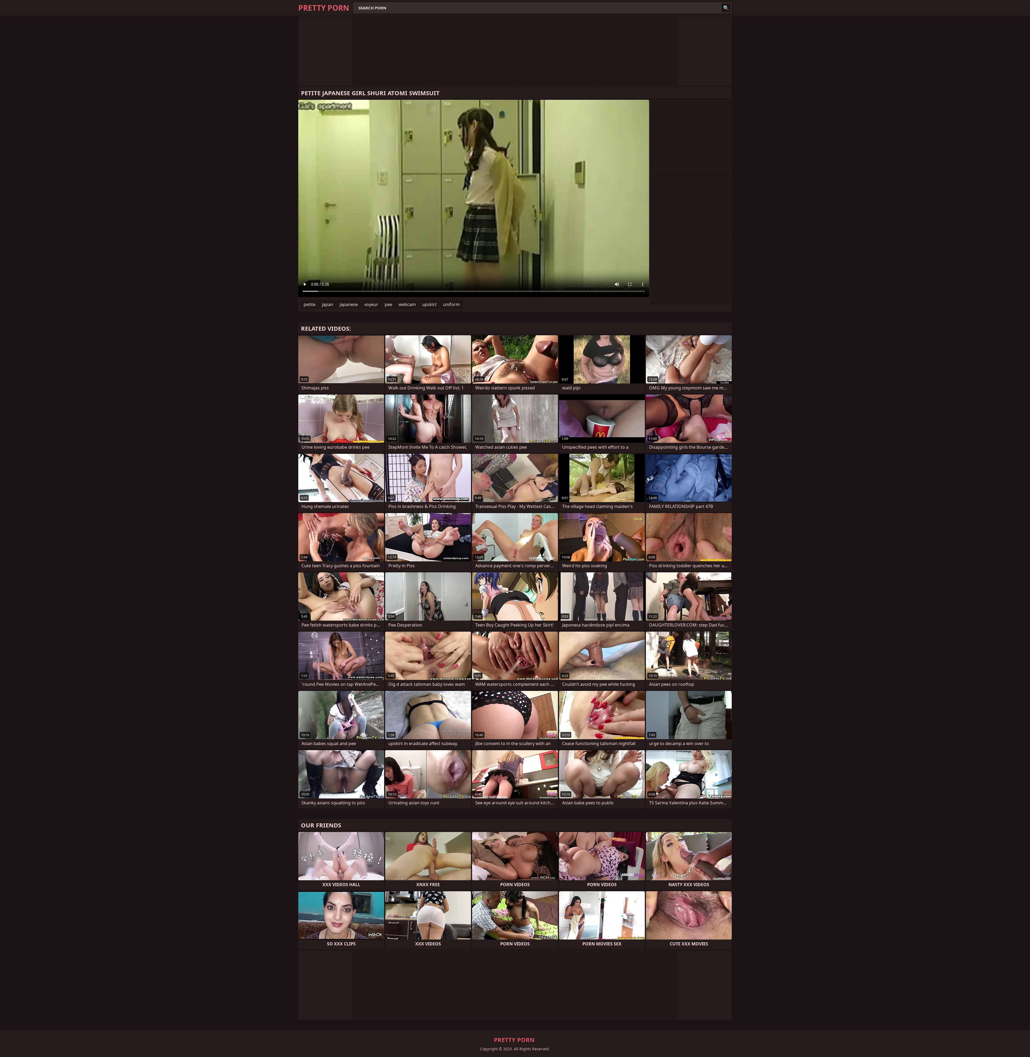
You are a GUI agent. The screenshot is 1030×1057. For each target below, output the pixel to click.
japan (327, 304)
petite (309, 304)
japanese (349, 304)
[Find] (726, 7)
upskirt (429, 304)
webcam (407, 304)
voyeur (371, 304)
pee (388, 304)
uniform (451, 304)
